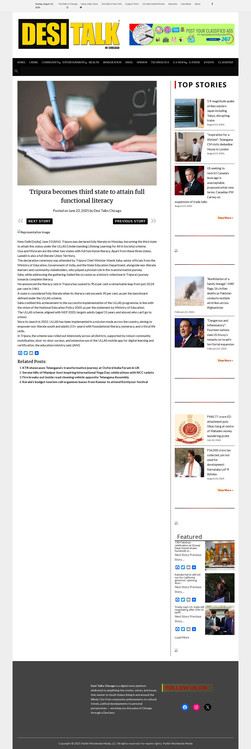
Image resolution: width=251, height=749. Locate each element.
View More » (225, 217)
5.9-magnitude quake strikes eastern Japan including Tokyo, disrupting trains (220, 110)
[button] (16, 71)
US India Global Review (153, 4)
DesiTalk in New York (112, 4)
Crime (33, 62)
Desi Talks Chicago (107, 211)
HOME (21, 62)
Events (209, 62)
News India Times (89, 4)
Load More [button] (182, 637)
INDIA (129, 62)
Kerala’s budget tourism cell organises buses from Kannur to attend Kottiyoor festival (85, 382)
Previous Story (130, 221)
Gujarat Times (132, 4)
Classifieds (186, 4)
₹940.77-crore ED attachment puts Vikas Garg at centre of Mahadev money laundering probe (220, 426)
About (197, 4)
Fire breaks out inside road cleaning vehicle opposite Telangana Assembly (75, 377)
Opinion (142, 62)
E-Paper (194, 62)
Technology (160, 62)
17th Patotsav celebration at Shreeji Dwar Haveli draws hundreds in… (187, 547)
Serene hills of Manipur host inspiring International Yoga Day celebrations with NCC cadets (88, 372)
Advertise (172, 4)
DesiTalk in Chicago (68, 4)
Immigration (112, 62)
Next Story (39, 221)
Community (50, 62)
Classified (225, 62)
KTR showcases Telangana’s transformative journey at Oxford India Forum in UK (80, 367)
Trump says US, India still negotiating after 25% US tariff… (189, 609)
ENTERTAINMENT (74, 62)
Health (94, 62)
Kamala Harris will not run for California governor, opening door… (187, 579)
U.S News (179, 62)
